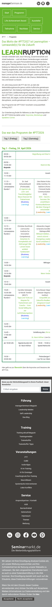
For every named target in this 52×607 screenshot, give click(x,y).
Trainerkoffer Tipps (26, 444)
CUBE (26, 461)
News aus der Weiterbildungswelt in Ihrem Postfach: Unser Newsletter (25, 383)
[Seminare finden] (26, 548)
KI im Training (26, 469)
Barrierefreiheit (26, 508)
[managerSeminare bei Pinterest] (42, 535)
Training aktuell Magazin (26, 433)
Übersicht (18, 367)
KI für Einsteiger (26, 472)
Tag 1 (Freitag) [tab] (10, 138)
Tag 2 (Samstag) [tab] (30, 138)
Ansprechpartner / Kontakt (26, 500)
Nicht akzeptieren (25, 599)
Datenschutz (26, 512)
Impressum (26, 516)
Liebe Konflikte (26, 488)
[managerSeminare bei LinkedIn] (10, 535)
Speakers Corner (8, 118)
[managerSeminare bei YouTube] (34, 535)
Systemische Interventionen (26, 484)
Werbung (26, 523)
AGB (26, 504)
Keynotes (29, 115)
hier (37, 594)
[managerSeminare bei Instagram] (18, 535)
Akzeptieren (8, 599)
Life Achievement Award (15, 21)
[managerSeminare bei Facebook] (26, 535)
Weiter (45, 389)
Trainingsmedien (26, 437)
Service (36, 29)
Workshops (38, 115)
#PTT (4, 37)
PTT (26, 457)
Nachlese (24, 29)
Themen (26, 520)
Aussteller (36, 21)
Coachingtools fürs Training (26, 476)
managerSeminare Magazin (26, 406)
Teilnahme (9, 29)
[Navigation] (48, 3)
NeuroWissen (26, 480)
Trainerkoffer (26, 440)
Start (7, 13)
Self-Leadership (26, 413)
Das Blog (26, 417)
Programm (19, 13)
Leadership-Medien (26, 410)
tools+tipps (26, 465)
